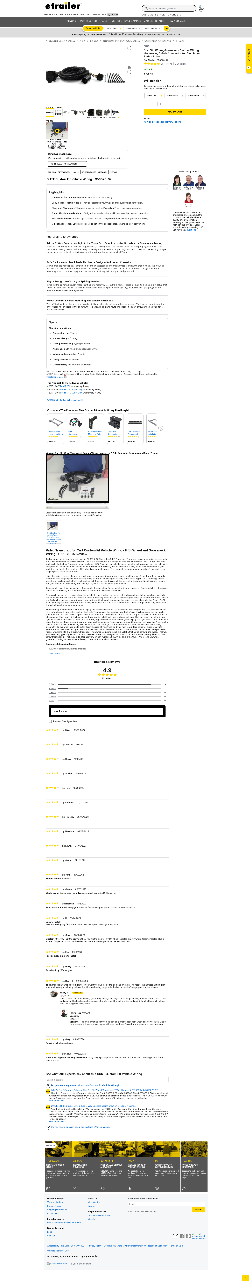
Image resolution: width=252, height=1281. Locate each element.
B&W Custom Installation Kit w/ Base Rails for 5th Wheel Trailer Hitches (56, 433)
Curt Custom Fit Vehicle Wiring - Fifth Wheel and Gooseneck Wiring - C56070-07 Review (53, 538)
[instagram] (195, 1236)
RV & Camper (132, 21)
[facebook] (182, 1236)
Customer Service (153, 14)
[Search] (146, 8)
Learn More (54, 653)
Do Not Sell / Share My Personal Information (125, 1245)
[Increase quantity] (160, 104)
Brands (160, 21)
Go (166, 28)
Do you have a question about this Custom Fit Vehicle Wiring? (85, 1085)
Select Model (151, 28)
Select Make (131, 28)
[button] (160, 428)
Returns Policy (54, 1206)
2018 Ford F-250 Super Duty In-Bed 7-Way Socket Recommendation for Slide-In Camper (93, 1106)
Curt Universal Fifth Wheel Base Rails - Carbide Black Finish (134, 433)
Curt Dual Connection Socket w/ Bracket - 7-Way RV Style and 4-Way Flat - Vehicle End (115, 433)
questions (191, 230)
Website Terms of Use (58, 1250)
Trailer (104, 21)
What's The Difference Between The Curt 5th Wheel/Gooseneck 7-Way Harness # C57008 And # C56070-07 (104, 1090)
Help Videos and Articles (100, 1215)
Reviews (166, 64)
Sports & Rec (88, 21)
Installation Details (55, 377)
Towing (71, 21)
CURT (146, 46)
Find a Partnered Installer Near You (64, 1222)
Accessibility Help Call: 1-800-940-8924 (66, 1245)
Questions (180, 64)
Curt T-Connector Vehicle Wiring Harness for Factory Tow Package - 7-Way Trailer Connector (74, 433)
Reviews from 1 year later (65, 721)
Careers (92, 1206)
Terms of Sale (176, 1245)
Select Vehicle (93, 28)
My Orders (174, 14)
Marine (148, 21)
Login (49, 1232)
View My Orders (55, 1202)
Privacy (130, 1211)
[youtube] (202, 1236)
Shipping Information (57, 1209)
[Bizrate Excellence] (57, 1263)
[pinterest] (188, 1236)
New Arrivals (177, 21)
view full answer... (57, 1100)
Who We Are (94, 1202)
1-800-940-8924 (98, 14)
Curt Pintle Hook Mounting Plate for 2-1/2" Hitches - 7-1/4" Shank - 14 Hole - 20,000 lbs (95, 433)
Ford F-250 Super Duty (71, 389)
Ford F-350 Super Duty (71, 392)
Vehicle (117, 21)
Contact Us (52, 1213)
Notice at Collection (157, 1245)
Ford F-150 (65, 386)
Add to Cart (175, 111)
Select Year (112, 28)
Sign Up (51, 1235)
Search (91, 1219)
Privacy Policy (95, 1245)
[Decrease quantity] (147, 104)
